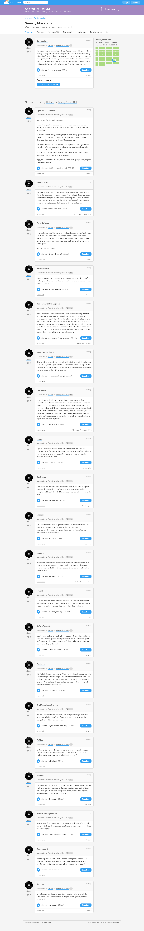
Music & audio (34, 18)
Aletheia (50, 45)
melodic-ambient (86, 430)
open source (98, 922)
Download (86, 70)
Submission (29, 32)
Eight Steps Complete (46, 110)
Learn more (110, 9)
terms (38, 922)
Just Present (42, 848)
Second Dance (43, 268)
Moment (40, 775)
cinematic (78, 214)
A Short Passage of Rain (47, 813)
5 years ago (88, 813)
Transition (41, 590)
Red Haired (41, 476)
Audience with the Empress (48, 303)
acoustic (88, 655)
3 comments (41, 582)
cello (77, 582)
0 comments (41, 75)
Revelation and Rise (45, 352)
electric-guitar (87, 506)
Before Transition (44, 626)
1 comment (40, 173)
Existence (41, 664)
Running (40, 884)
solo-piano (88, 805)
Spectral (40, 552)
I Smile (39, 438)
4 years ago (88, 40)
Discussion (67, 32)
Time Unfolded (43, 223)
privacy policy (44, 922)
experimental (87, 214)
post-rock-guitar (86, 468)
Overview (40, 32)
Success (40, 514)
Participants (52, 32)
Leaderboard (81, 32)
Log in (126, 2)
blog (50, 922)
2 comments (41, 259)
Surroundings (42, 41)
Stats (107, 32)
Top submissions (96, 32)
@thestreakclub (115, 922)
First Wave (41, 390)
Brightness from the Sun (47, 704)
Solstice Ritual (43, 182)
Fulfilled (40, 740)
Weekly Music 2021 (39, 23)
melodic (89, 75)
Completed (43, 18)
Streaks (27, 18)
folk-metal (81, 343)
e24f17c (105, 922)
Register (135, 2)
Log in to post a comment (48, 85)
